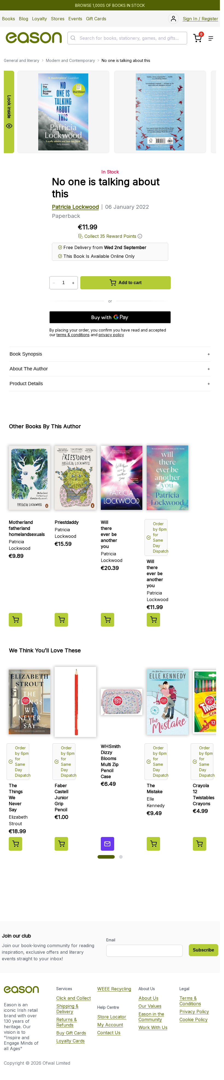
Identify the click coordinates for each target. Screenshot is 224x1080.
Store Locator (111, 1016)
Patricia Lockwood (75, 207)
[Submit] (73, 38)
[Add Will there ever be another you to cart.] (107, 620)
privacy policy (111, 334)
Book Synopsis (26, 354)
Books (8, 18)
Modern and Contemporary (70, 60)
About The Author (29, 369)
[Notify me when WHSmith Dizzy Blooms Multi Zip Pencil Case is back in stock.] (107, 844)
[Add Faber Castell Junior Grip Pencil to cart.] (61, 844)
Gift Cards (96, 18)
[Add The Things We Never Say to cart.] (15, 844)
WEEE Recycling (114, 989)
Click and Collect (73, 998)
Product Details (26, 383)
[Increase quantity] (73, 283)
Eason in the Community (151, 1016)
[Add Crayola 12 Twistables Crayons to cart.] (199, 844)
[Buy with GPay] (110, 317)
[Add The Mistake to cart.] (153, 844)
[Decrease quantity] (54, 283)
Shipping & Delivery (67, 1008)
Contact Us (108, 1032)
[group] (116, 112)
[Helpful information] (139, 236)
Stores (57, 18)
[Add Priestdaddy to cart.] (61, 620)
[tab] (106, 857)
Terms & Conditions (190, 1000)
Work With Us (152, 1027)
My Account (110, 1024)
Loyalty (39, 18)
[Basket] (197, 38)
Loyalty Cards (70, 1041)
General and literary (21, 60)
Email (110, 940)
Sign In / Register (200, 18)
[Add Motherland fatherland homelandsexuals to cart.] (15, 620)
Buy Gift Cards (71, 1033)
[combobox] (127, 38)
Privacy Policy (194, 1011)
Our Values (149, 1006)
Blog (23, 18)
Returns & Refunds (66, 1022)
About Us (148, 998)
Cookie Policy (193, 1019)
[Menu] (211, 38)
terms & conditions (73, 334)
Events (75, 18)
